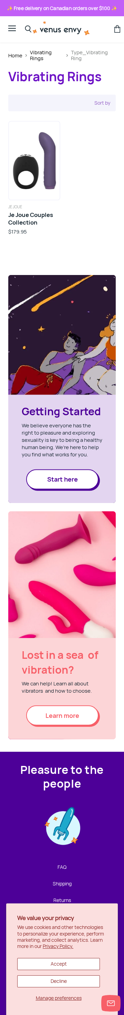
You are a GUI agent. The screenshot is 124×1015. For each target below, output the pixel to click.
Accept (59, 963)
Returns (62, 900)
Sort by (102, 103)
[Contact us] (111, 1003)
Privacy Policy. (58, 946)
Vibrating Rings (41, 55)
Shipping (62, 883)
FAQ (62, 867)
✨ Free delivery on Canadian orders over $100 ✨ (62, 8)
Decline (59, 981)
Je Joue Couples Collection (30, 218)
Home (15, 55)
